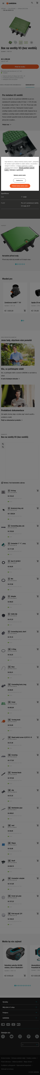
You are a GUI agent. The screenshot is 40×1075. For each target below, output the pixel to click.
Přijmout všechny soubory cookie (20, 186)
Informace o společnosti (16, 170)
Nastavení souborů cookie (20, 175)
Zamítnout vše (19, 180)
